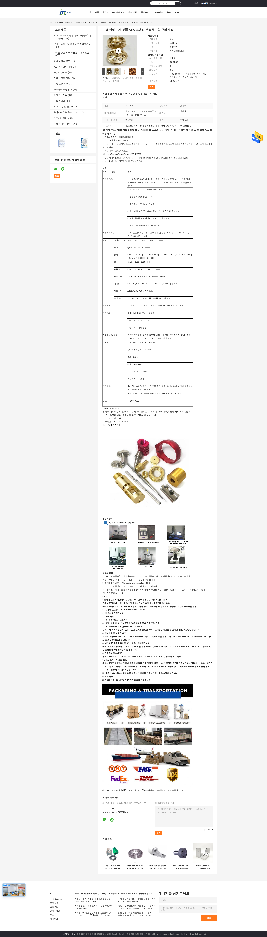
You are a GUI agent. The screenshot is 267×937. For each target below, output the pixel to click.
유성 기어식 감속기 (63, 123)
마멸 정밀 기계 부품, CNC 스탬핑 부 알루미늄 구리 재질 (94, 906)
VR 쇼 (105, 12)
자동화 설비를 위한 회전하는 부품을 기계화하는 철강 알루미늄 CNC (137, 900)
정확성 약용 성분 (62, 78)
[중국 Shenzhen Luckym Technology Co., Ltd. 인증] (61, 143)
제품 (97, 12)
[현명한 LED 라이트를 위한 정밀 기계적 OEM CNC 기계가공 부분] (135, 853)
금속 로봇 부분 (61, 84)
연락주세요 (158, 12)
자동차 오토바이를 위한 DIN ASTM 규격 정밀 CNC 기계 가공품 (112, 867)
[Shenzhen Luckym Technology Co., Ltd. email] (57, 169)
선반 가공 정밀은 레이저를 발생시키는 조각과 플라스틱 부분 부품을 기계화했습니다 (137, 906)
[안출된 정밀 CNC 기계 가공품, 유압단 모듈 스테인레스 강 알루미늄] (203, 853)
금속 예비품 (59, 101)
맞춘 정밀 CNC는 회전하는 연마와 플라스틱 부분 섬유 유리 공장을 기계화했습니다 (136, 913)
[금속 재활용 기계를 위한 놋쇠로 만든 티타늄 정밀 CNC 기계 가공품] (157, 853)
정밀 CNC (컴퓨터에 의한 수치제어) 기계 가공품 (85, 22)
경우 (177, 12)
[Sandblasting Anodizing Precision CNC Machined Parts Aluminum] (118, 51)
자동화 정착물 (60, 72)
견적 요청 (198, 3)
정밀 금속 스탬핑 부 (63, 106)
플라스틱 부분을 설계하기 (66, 112)
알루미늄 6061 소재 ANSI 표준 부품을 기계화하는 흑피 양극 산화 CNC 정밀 (180, 867)
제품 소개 (59, 22)
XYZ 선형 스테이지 (63, 66)
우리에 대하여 (118, 12)
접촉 (151, 86)
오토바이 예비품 (62, 118)
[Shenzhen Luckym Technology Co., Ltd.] (65, 12)
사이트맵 (54, 919)
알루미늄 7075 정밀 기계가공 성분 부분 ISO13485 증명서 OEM (93, 900)
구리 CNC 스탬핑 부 (146, 790)
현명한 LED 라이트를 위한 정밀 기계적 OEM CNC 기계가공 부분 (135, 867)
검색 (177, 3)
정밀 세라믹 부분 (62, 61)
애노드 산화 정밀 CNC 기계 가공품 (122, 790)
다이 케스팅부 (60, 95)
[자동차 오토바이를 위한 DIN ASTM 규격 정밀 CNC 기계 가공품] (112, 853)
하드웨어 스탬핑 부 (63, 89)
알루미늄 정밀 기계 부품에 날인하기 (170, 790)
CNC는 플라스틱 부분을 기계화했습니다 (134, 893)
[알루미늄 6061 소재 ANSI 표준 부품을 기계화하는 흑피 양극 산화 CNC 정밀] (180, 853)
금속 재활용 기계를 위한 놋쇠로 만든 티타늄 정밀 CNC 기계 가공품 (157, 867)
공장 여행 (132, 12)
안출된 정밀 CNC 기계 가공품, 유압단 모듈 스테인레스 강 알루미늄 (203, 867)
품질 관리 (145, 12)
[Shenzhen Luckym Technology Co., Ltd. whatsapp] (64, 169)
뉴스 (169, 12)
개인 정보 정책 (69, 934)
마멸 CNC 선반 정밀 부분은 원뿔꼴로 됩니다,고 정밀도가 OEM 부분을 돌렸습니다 (94, 913)
